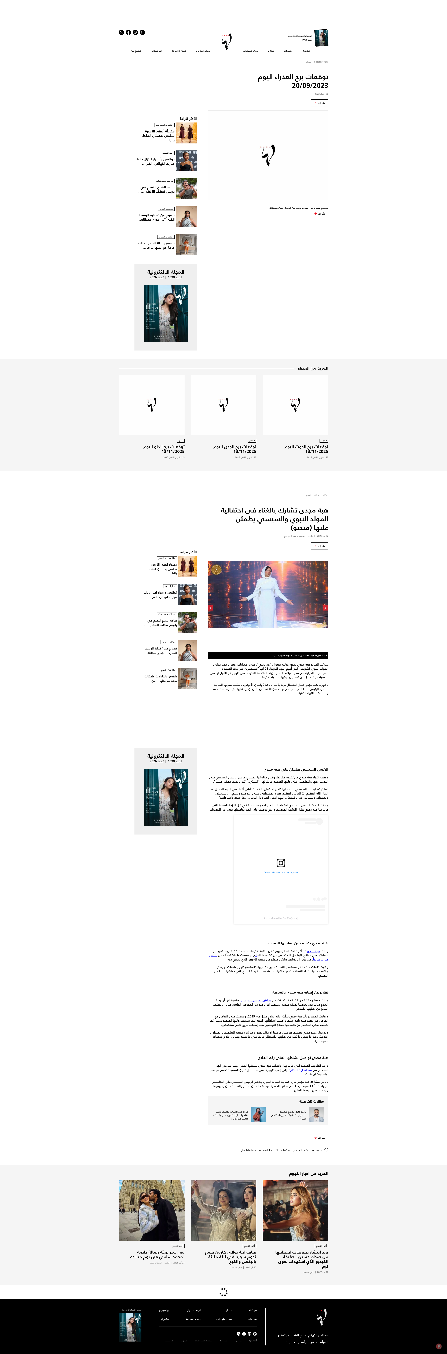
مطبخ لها (136, 50)
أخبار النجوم (311, 495)
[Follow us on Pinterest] (142, 32)
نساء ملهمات (250, 50)
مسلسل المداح (248, 1150)
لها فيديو (156, 50)
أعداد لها (253, 1340)
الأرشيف (169, 1340)
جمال (271, 50)
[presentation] (325, 608)
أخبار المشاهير (265, 1150)
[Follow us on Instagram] (135, 32)
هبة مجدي (313, 951)
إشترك (184, 1340)
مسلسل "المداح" (300, 1069)
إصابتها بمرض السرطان (256, 1000)
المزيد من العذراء (313, 367)
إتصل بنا (224, 1340)
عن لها (238, 1340)
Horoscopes (322, 62)
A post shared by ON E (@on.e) (280, 918)
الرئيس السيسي (301, 1150)
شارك (321, 103)
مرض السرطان (283, 1150)
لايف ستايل (203, 50)
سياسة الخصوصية (203, 1340)
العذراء (309, 62)
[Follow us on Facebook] (244, 1334)
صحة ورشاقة (178, 50)
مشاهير (288, 50)
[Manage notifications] (439, 1346)
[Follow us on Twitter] (121, 32)
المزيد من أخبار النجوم (308, 1173)
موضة (306, 50)
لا (256, 955)
